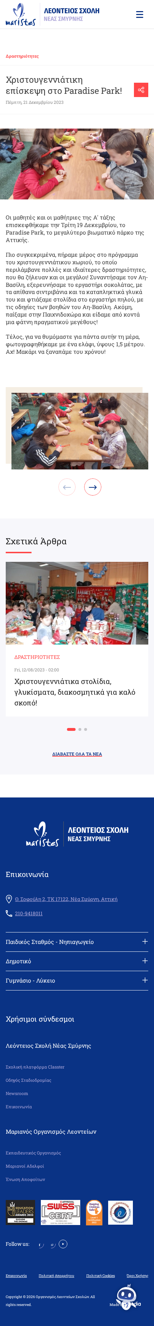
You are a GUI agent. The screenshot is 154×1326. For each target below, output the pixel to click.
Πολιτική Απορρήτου (56, 1276)
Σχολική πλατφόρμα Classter (35, 1067)
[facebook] (39, 1243)
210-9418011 (29, 913)
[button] (139, 14)
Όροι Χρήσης (137, 1276)
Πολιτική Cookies (100, 1276)
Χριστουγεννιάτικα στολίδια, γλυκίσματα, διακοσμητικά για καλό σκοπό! (74, 691)
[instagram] (51, 1243)
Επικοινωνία (19, 1106)
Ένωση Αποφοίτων (25, 1179)
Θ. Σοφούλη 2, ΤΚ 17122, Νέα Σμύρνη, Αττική (66, 899)
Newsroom (17, 1093)
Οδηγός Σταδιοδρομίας (28, 1080)
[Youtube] (63, 1243)
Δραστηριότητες (22, 56)
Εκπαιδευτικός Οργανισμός (33, 1153)
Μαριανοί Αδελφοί (25, 1166)
